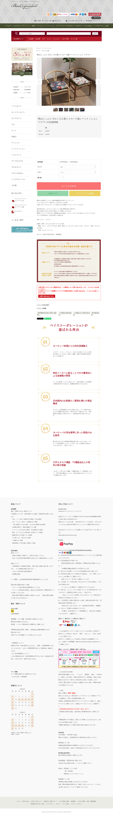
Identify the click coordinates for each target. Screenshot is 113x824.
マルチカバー (78, 25)
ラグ (23, 25)
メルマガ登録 (71, 20)
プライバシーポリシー (76, 804)
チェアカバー (17, 25)
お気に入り (53, 193)
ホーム (38, 48)
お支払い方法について (36, 801)
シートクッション (49, 25)
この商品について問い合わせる (81, 313)
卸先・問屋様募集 (91, 801)
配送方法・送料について (50, 801)
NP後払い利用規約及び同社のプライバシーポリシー (73, 701)
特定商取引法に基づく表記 (37, 804)
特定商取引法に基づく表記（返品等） (46, 313)
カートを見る (65, 804)
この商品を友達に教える (65, 313)
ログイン (97, 20)
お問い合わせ (57, 20)
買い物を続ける (95, 313)
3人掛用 (37, 39)
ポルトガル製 (45, 50)
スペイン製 (74, 39)
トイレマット (59, 25)
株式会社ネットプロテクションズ (82, 695)
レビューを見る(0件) (43, 305)
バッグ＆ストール (98, 25)
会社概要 (38, 20)
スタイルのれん (88, 25)
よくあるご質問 (48, 20)
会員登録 (90, 20)
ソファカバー (8, 25)
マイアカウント (81, 20)
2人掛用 (31, 39)
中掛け (33, 25)
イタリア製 (65, 39)
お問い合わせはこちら (47, 296)
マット (28, 25)
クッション (40, 25)
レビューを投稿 (41, 308)
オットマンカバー (18, 112)
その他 (106, 25)
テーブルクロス (69, 25)
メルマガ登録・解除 (64, 801)
